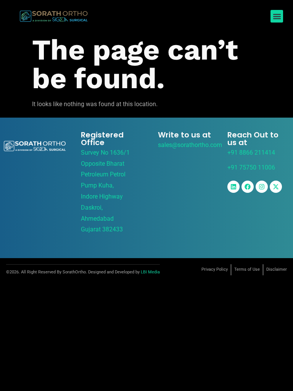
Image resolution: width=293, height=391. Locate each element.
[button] (276, 16)
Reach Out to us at (253, 138)
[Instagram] (262, 187)
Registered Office (102, 138)
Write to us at (184, 134)
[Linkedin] (233, 187)
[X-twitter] (276, 187)
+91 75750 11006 (251, 167)
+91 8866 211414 (251, 152)
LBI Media (150, 272)
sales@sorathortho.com (190, 145)
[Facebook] (247, 187)
